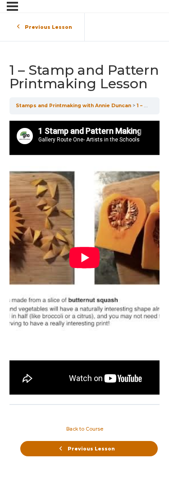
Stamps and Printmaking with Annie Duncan (73, 106)
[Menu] (12, 6)
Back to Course (84, 429)
